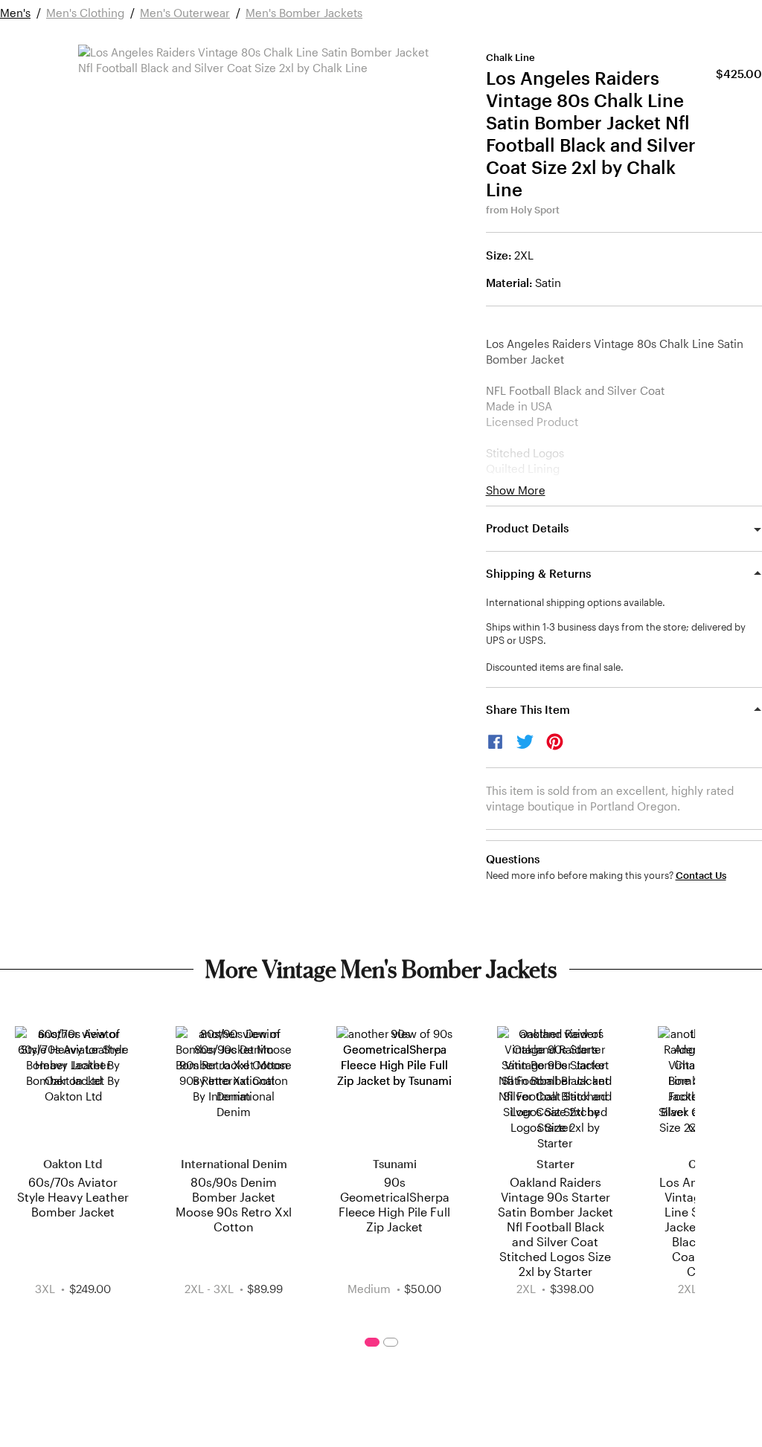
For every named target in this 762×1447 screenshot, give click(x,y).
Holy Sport (535, 210)
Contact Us (701, 875)
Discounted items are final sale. (555, 667)
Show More (515, 490)
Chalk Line (510, 57)
